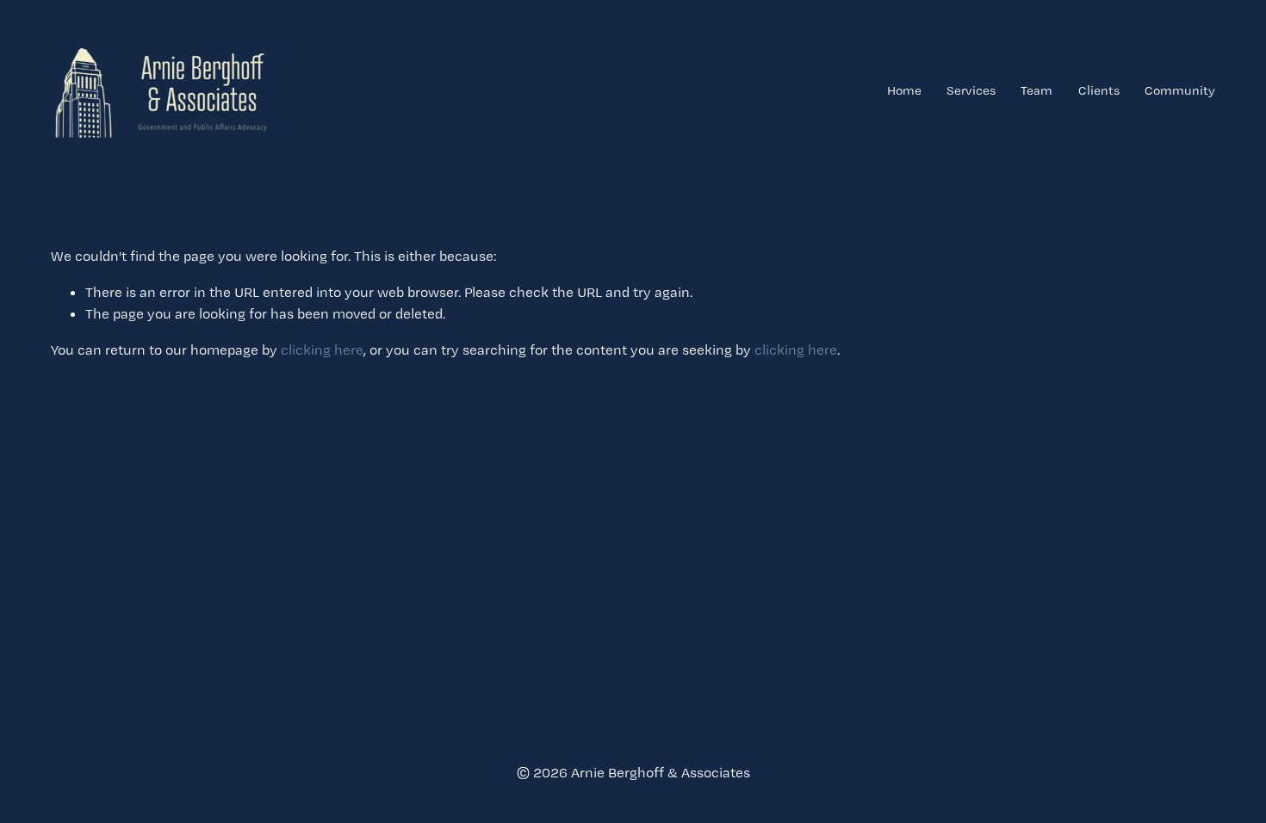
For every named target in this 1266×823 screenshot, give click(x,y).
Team (1036, 90)
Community (1180, 90)
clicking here (322, 349)
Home (904, 90)
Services (971, 90)
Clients (1099, 90)
